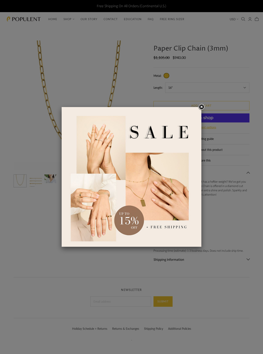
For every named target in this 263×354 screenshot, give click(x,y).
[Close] (201, 107)
